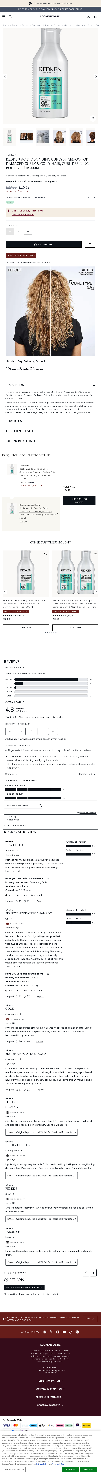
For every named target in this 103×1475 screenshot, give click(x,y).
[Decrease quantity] (10, 231)
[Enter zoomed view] (93, 118)
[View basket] (95, 16)
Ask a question (51, 181)
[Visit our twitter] (51, 1332)
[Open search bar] (10, 16)
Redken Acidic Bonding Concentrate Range (51, 25)
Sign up (90, 1319)
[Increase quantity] (28, 231)
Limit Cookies (88, 1469)
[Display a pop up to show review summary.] (23, 615)
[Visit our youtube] (64, 1332)
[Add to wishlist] (90, 244)
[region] (50, 1453)
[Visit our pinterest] (77, 1332)
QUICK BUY (26, 628)
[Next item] (96, 592)
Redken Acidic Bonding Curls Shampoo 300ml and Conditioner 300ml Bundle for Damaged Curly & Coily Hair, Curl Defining (74, 603)
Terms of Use (58, 1464)
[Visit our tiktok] (70, 1332)
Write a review (35, 181)
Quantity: (11, 225)
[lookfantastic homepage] (51, 16)
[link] (88, 16)
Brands (15, 25)
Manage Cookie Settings (14, 1469)
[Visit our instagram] (58, 1332)
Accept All (70, 1469)
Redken (25, 25)
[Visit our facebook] (45, 1332)
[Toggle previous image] (5, 76)
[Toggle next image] (96, 76)
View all (91, 197)
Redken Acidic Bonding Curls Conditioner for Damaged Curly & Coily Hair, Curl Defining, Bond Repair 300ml (24, 603)
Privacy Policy (42, 1464)
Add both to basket (79, 501)
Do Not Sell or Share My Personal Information (50, 1371)
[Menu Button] (3, 16)
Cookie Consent (50, 1367)
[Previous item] (5, 592)
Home (6, 25)
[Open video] (26, 136)
